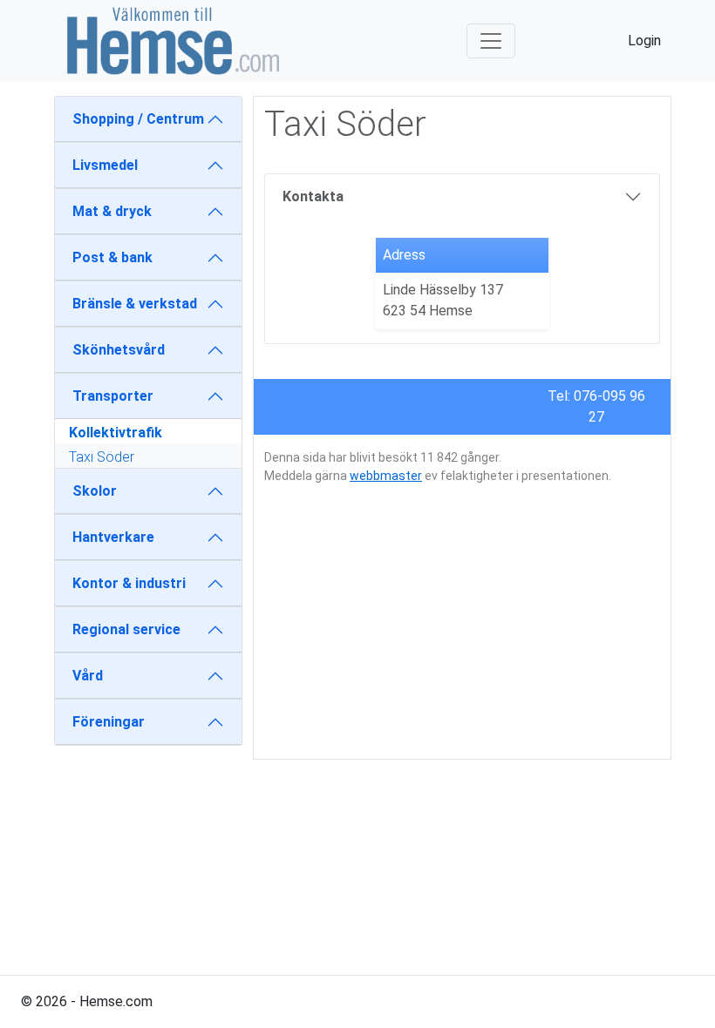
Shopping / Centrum (138, 119)
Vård (87, 675)
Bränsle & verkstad (134, 303)
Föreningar (108, 722)
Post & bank (112, 257)
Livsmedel (105, 165)
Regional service (126, 629)
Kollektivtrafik (115, 432)
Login (644, 40)
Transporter (112, 396)
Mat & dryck (112, 211)
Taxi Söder (101, 457)
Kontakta (313, 196)
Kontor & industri (129, 583)
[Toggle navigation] (490, 41)
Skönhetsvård (118, 350)
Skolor (94, 491)
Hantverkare (113, 537)
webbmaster (386, 476)
